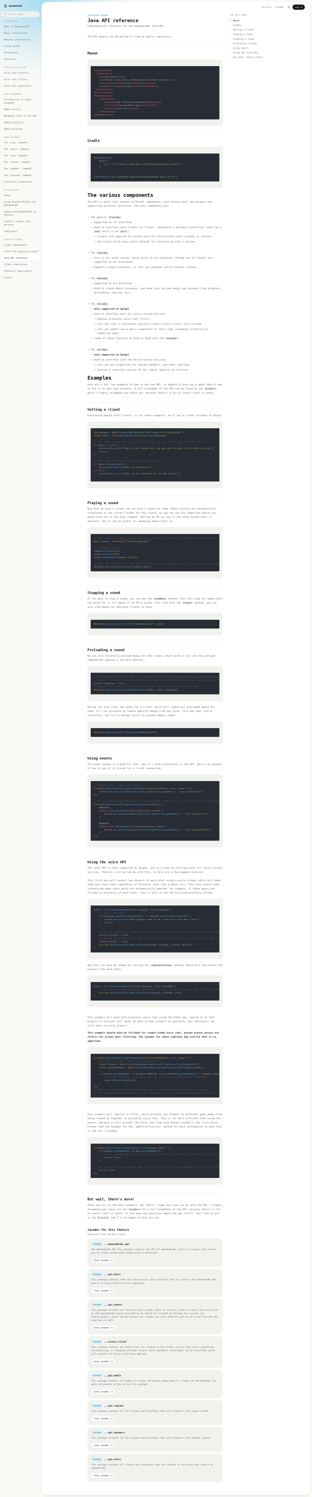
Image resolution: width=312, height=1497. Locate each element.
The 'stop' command (15, 155)
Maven (236, 20)
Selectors (10, 59)
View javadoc (101, 1260)
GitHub (279, 7)
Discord (266, 7)
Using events (241, 48)
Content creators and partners (17, 223)
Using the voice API (245, 52)
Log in (299, 7)
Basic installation (15, 33)
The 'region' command (17, 162)
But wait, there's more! (248, 57)
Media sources (12, 109)
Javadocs (210, 388)
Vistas (8, 277)
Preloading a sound (245, 43)
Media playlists (13, 122)
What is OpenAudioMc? (17, 26)
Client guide (12, 46)
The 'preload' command (17, 175)
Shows (7, 195)
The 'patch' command (16, 149)
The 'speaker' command (17, 168)
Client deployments (15, 245)
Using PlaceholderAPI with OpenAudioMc (20, 203)
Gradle (237, 25)
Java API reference (15, 258)
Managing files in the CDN (20, 116)
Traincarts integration (18, 181)
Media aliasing (13, 129)
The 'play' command (15, 142)
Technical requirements (18, 271)
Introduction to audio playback (17, 101)
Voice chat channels (16, 73)
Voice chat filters (15, 79)
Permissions (11, 52)
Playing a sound (243, 34)
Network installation (17, 39)
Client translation (15, 264)
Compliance (10, 231)
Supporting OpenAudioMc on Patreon (20, 213)
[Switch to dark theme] (289, 7)
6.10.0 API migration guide (21, 251)
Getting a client (243, 29)
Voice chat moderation (17, 86)
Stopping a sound (243, 39)
